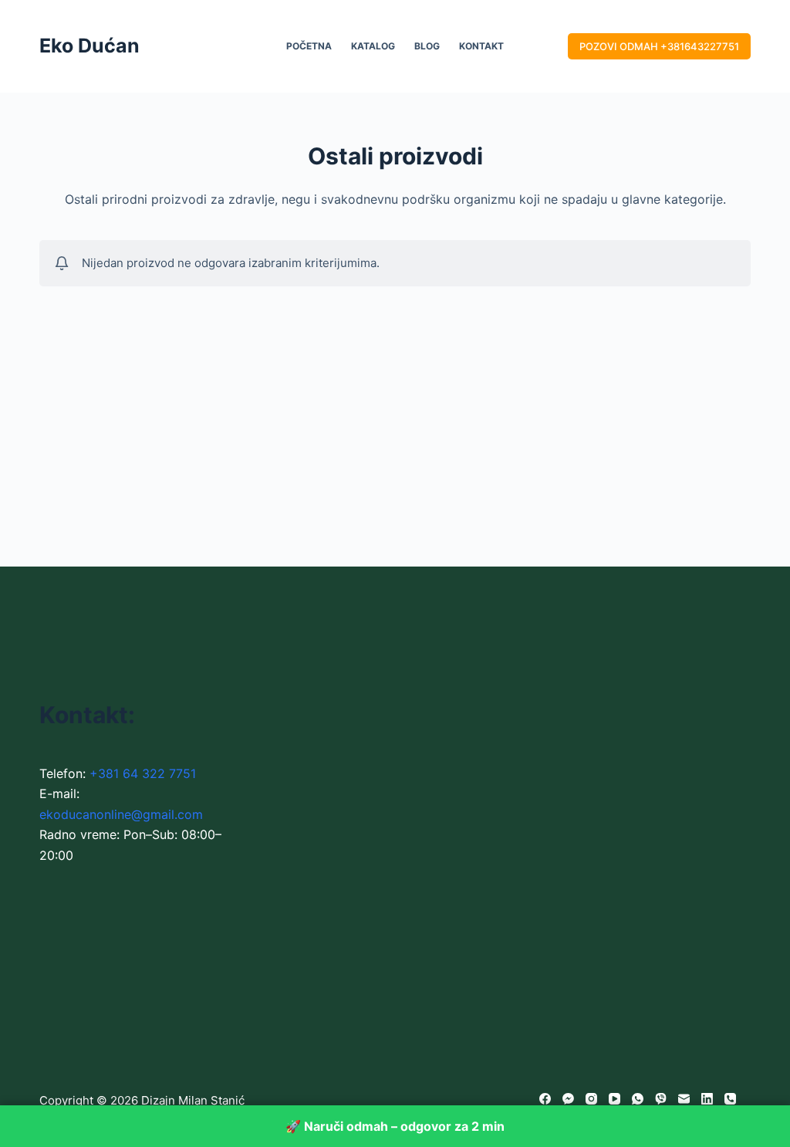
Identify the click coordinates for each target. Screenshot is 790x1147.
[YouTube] (614, 1099)
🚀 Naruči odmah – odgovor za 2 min (395, 1126)
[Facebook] (545, 1099)
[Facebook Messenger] (568, 1099)
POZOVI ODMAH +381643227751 (659, 46)
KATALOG (373, 46)
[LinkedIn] (707, 1099)
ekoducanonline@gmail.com (121, 814)
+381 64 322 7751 (142, 773)
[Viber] (661, 1099)
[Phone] (730, 1099)
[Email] (684, 1099)
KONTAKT (481, 46)
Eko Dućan (89, 45)
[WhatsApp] (637, 1099)
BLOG (427, 46)
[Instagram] (591, 1099)
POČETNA (309, 46)
